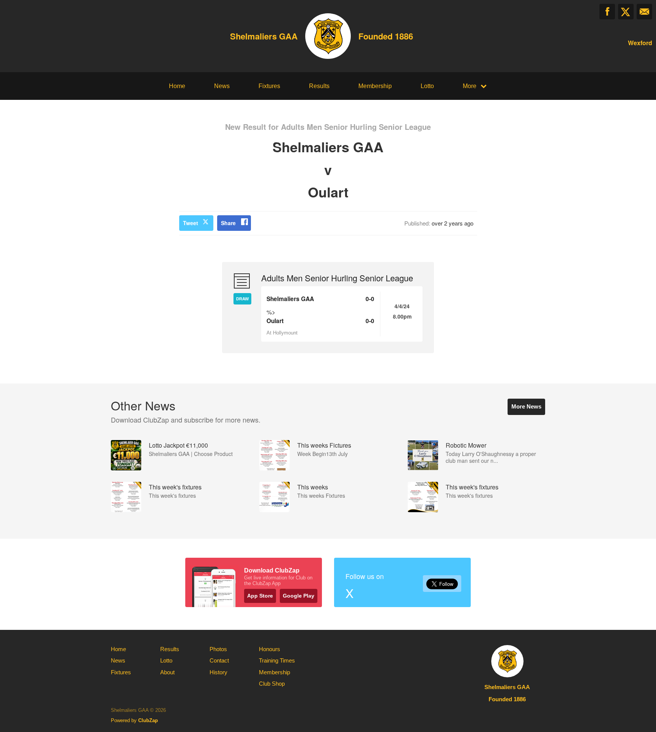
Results (319, 86)
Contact (219, 660)
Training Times (277, 660)
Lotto (427, 86)
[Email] (644, 11)
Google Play (298, 596)
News (222, 86)
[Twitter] (626, 11)
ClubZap (148, 720)
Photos (218, 649)
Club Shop (272, 683)
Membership (375, 86)
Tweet (190, 223)
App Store (260, 596)
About (167, 672)
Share (228, 223)
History (218, 672)
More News (526, 406)
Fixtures (269, 86)
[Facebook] (607, 11)
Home (177, 86)
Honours (269, 649)
